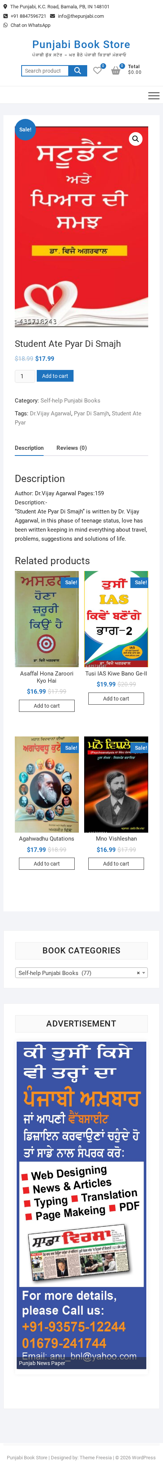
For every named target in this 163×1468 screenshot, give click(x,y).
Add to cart (55, 376)
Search (77, 70)
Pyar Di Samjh (91, 413)
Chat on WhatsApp (29, 25)
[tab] (29, 448)
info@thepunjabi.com (80, 16)
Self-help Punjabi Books (70, 400)
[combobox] (81, 972)
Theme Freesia (96, 1457)
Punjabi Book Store (81, 44)
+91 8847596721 (27, 16)
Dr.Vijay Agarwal (50, 413)
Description (29, 448)
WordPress (144, 1457)
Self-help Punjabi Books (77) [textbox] (79, 973)
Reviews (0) (71, 448)
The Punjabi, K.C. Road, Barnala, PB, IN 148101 (59, 6)
